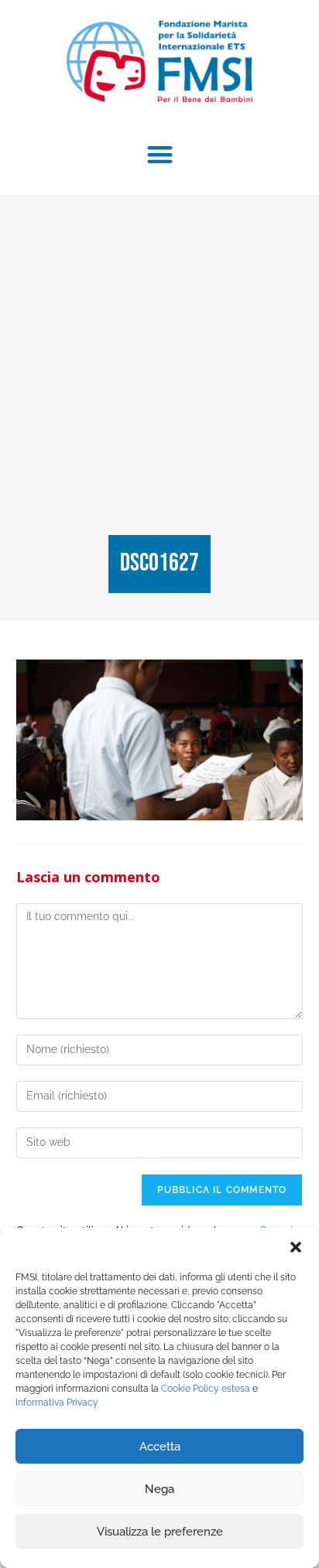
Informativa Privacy (56, 1402)
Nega (159, 1489)
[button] (296, 1247)
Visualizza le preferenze (160, 1532)
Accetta (159, 1447)
